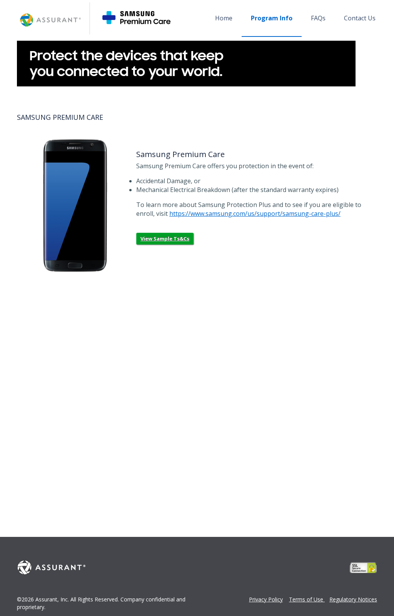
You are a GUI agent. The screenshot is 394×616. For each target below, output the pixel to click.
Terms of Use (307, 599)
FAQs (318, 18)
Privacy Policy (266, 599)
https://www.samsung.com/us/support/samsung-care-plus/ (255, 213)
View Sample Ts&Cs (164, 238)
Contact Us (360, 18)
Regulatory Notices (353, 599)
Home (223, 18)
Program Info (271, 18)
